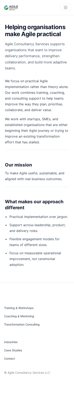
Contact (9, 358)
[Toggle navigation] (65, 7)
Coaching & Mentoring (19, 316)
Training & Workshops (19, 308)
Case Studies (13, 350)
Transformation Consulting (22, 324)
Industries (11, 342)
